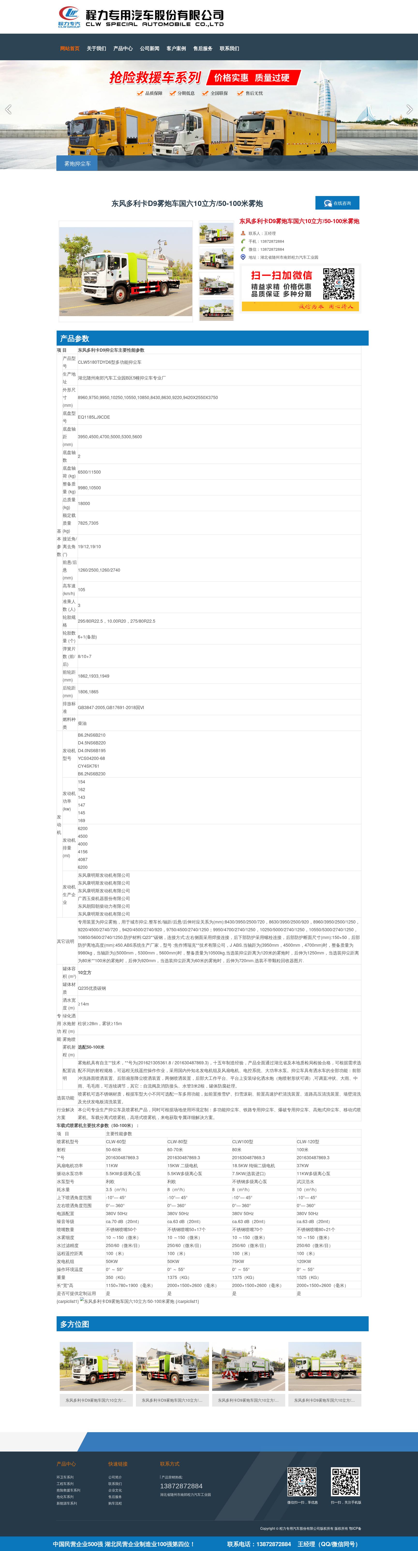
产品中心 (123, 48)
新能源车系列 (67, 1503)
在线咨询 (341, 203)
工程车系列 (65, 1483)
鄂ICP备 (355, 1528)
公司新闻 (149, 48)
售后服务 (203, 48)
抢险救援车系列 (68, 1490)
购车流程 (115, 1503)
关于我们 (96, 48)
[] (96, 1366)
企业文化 (115, 1490)
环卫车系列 (65, 1477)
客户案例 (176, 48)
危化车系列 (65, 1496)
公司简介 (115, 1477)
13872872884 (181, 1486)
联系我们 (229, 48)
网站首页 (70, 48)
